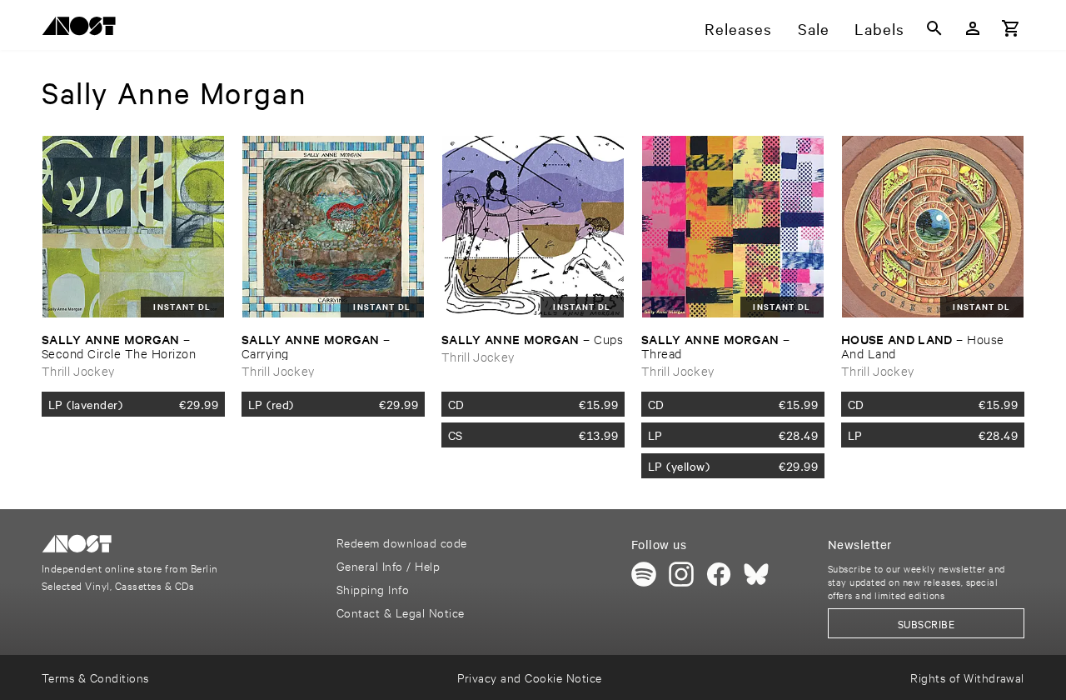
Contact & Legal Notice (400, 612)
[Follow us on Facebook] (718, 574)
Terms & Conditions (95, 677)
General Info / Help (388, 565)
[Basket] (1011, 28)
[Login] (972, 28)
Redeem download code (401, 542)
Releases (738, 28)
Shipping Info (372, 589)
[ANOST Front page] (83, 29)
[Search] (934, 28)
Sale (813, 28)
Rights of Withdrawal (967, 677)
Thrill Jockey (78, 370)
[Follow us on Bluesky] (756, 574)
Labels (879, 28)
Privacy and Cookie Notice (529, 677)
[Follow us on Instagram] (681, 574)
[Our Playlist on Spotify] (643, 574)
